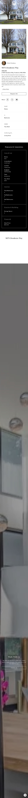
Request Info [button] (14, 93)
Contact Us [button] (14, 667)
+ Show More (5, 89)
